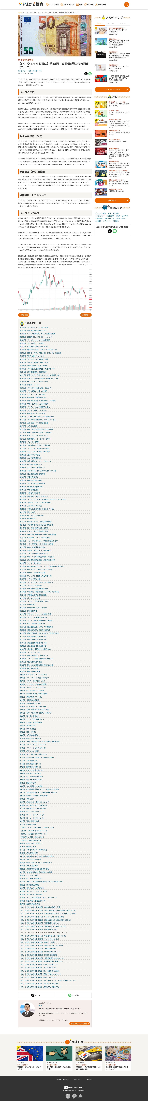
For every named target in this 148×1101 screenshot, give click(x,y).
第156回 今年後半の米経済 (30, 493)
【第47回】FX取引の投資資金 (30, 840)
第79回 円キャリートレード (30, 738)
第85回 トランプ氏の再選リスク (32, 719)
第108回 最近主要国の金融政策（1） (34, 646)
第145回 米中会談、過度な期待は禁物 (34, 528)
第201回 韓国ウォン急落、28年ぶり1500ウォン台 (38, 349)
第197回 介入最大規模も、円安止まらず (35, 362)
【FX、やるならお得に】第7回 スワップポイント (38, 967)
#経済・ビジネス (122, 216)
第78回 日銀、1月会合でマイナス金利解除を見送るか (40, 741)
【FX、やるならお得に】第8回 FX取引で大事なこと (39, 964)
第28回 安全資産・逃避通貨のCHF (33, 901)
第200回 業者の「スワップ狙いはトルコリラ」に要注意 (40, 353)
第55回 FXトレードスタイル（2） (32, 815)
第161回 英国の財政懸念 (29, 477)
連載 (81, 4)
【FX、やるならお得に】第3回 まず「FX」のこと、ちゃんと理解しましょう (48, 980)
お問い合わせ (77, 1079)
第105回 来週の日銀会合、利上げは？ (34, 655)
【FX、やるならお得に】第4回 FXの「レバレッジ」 (39, 977)
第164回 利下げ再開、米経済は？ (32, 467)
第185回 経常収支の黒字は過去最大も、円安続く (38, 400)
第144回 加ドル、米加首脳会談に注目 (34, 531)
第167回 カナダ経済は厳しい (31, 458)
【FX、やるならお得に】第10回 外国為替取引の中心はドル (42, 958)
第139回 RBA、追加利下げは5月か (33, 547)
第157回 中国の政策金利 (29, 490)
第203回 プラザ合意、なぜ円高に (32, 343)
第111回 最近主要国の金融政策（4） (34, 636)
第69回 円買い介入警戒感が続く (32, 770)
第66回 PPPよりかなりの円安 (31, 779)
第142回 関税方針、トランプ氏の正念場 (35, 537)
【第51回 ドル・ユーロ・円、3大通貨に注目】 (37, 827)
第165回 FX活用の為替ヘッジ (31, 464)
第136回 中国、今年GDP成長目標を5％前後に (37, 556)
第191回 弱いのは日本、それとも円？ (34, 381)
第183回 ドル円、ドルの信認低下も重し (35, 407)
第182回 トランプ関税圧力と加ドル (33, 410)
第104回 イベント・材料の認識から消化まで (36, 658)
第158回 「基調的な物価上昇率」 (32, 486)
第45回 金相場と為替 (28, 846)
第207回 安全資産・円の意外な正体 (33, 330)
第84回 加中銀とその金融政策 (31, 722)
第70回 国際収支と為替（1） (31, 767)
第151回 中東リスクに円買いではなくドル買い (37, 509)
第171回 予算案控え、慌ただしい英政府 (35, 445)
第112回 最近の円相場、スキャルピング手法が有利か (40, 633)
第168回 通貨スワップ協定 (30, 455)
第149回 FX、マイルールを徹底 (32, 515)
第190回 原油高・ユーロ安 (30, 384)
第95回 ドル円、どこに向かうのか (33, 687)
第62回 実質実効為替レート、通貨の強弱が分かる (38, 792)
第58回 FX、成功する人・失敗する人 (34, 805)
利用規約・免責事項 (62, 1079)
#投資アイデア (121, 218)
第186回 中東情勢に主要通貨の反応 (33, 397)
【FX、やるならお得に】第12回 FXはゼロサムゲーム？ (40, 951)
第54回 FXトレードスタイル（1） (32, 818)
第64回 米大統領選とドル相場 (31, 786)
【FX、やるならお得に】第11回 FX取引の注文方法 (38, 955)
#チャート (107, 221)
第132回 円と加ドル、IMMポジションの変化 (36, 569)
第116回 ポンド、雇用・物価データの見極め (36, 620)
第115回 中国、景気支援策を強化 (32, 623)
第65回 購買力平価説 (28, 783)
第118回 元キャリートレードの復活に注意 (35, 614)
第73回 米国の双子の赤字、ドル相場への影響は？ (38, 757)
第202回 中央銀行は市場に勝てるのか (34, 346)
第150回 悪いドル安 (27, 512)
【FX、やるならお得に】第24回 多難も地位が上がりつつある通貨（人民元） (48, 913)
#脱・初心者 (32, 71)
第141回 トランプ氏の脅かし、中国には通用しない (39, 541)
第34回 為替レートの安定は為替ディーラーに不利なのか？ (41, 881)
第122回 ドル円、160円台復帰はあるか (34, 601)
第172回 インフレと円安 (29, 442)
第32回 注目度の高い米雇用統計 (32, 888)
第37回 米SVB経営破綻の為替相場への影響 (36, 872)
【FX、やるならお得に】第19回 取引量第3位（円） (39, 929)
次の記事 (85, 315)
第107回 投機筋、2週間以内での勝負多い (35, 649)
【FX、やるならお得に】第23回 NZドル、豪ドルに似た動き (42, 916)
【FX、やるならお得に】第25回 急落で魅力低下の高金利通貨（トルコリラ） (48, 910)
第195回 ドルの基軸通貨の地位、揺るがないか (37, 369)
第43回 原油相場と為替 (29, 853)
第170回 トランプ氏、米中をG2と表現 (34, 448)
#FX (40, 71)
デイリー (99, 23)
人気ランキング (69, 4)
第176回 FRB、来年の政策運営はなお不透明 (36, 429)
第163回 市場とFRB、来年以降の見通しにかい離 (38, 470)
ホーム (20, 13)
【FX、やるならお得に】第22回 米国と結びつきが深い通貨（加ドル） (46, 920)
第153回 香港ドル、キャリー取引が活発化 (35, 502)
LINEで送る (75, 995)
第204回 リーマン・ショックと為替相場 (35, 340)
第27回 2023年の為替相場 (30, 904)
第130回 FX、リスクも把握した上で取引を (36, 576)
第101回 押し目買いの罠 (29, 668)
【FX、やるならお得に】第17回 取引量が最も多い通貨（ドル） (43, 936)
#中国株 (116, 221)
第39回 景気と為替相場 (29, 865)
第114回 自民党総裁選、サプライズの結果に (36, 627)
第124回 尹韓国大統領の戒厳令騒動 (33, 595)
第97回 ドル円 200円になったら (32, 681)
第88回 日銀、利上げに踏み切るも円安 (34, 709)
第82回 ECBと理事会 (28, 729)
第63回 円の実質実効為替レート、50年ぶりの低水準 (39, 789)
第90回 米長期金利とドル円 (30, 703)
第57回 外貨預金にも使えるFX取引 (33, 808)
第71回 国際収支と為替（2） (31, 764)
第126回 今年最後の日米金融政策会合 (34, 588)
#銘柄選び (110, 216)
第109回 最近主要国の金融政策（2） (34, 643)
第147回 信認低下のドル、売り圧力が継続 (35, 521)
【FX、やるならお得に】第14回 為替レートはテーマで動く (42, 945)
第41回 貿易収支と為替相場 (30, 859)
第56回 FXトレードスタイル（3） (32, 811)
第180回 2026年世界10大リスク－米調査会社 (37, 416)
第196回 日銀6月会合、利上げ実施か (34, 365)
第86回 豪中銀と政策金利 (29, 716)
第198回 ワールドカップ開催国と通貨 (34, 359)
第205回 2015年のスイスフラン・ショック (36, 337)
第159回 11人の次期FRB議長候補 (32, 483)
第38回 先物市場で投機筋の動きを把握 (34, 869)
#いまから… (22, 71)
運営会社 (89, 1079)
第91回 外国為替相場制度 (29, 700)
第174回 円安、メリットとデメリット (34, 435)
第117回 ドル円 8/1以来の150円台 (33, 617)
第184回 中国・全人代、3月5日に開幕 (34, 404)
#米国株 (98, 221)
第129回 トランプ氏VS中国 (30, 579)
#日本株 (116, 213)
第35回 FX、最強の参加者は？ (31, 878)
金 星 (32, 73)
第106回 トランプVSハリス (30, 652)
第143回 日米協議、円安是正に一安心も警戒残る (38, 534)
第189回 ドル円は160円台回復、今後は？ (35, 388)
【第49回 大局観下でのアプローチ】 (33, 834)
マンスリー (124, 23)
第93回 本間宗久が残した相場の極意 (33, 693)
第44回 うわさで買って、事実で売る (33, 850)
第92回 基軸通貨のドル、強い (31, 697)
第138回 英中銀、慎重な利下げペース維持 (35, 550)
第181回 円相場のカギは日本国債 (32, 413)
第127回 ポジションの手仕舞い (31, 585)
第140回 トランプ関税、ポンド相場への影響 (36, 544)
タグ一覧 (90, 4)
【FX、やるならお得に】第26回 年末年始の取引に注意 (40, 907)
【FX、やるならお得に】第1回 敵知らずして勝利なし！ (40, 987)
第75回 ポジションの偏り (29, 751)
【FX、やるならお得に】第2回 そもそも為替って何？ (39, 983)
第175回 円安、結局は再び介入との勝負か (35, 432)
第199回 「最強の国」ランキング (32, 356)
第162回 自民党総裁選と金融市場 (32, 474)
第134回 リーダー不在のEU (30, 563)
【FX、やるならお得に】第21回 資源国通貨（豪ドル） (40, 923)
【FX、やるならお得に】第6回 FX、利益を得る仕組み (40, 971)
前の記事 (24, 315)
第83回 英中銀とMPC (28, 725)
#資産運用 (99, 218)
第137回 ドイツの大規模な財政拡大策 (34, 553)
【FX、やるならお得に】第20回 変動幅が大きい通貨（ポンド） (43, 926)
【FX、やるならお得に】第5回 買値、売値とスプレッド (40, 974)
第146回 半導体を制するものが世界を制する (36, 525)
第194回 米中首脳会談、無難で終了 (33, 372)
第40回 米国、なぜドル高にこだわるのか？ (36, 862)
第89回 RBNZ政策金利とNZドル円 (33, 706)
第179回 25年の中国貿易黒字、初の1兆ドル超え (38, 419)
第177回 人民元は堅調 (28, 426)
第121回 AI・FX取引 (27, 604)
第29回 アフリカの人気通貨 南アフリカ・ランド (38, 897)
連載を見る (112, 200)
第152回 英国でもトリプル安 (31, 505)
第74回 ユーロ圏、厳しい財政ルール (33, 754)
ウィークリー (111, 23)
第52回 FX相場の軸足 (28, 824)
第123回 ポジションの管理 (30, 598)
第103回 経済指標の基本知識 (31, 662)
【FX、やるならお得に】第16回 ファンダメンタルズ (39, 939)
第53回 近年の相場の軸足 (29, 821)
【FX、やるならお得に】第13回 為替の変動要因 (38, 948)
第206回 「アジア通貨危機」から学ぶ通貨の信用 (37, 333)
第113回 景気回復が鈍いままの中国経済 (35, 630)
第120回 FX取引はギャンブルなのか (33, 607)
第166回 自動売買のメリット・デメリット (35, 461)
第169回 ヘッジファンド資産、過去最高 (35, 451)
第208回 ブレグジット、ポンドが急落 (34, 327)
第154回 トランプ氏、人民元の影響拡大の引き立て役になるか (43, 499)
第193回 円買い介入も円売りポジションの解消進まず (40, 375)
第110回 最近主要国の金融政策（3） (34, 639)
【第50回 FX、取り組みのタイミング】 (34, 830)
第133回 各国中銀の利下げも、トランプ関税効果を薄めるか (42, 566)
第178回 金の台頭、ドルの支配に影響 (34, 423)
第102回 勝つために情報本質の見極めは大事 (36, 665)
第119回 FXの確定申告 (28, 611)
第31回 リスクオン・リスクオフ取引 (33, 891)
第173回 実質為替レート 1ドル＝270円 (35, 439)
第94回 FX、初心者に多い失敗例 (32, 690)
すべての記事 (54, 4)
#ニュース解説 (100, 213)
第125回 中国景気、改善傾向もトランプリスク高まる (40, 591)
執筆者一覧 (102, 4)
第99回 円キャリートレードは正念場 (33, 674)
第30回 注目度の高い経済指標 (31, 894)
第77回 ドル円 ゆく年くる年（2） (33, 744)
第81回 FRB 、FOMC (28, 732)
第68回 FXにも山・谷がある (30, 773)
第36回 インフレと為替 (29, 875)
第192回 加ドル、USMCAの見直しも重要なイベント (39, 378)
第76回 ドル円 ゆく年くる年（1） (33, 748)
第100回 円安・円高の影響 (30, 671)
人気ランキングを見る (112, 89)
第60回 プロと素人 (27, 799)
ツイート (37, 995)
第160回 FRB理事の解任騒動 (31, 480)
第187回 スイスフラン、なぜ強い (32, 394)
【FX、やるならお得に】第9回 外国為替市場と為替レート (41, 961)
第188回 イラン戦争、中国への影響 (33, 391)
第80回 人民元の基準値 (29, 735)
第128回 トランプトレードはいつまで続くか (36, 582)
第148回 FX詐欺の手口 (28, 518)
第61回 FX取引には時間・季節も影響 (34, 795)
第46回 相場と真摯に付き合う (31, 843)
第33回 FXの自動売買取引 (29, 885)
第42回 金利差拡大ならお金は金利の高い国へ (37, 856)
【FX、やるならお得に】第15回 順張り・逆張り (38, 942)
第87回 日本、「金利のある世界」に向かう (35, 713)
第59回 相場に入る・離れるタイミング (34, 802)
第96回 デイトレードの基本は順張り (33, 684)
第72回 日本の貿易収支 (29, 760)
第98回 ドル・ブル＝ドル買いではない (34, 677)
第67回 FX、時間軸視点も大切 (31, 776)
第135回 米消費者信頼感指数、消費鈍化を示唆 (37, 560)
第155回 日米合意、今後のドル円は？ (34, 496)
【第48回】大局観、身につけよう (32, 837)
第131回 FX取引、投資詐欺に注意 (32, 572)
